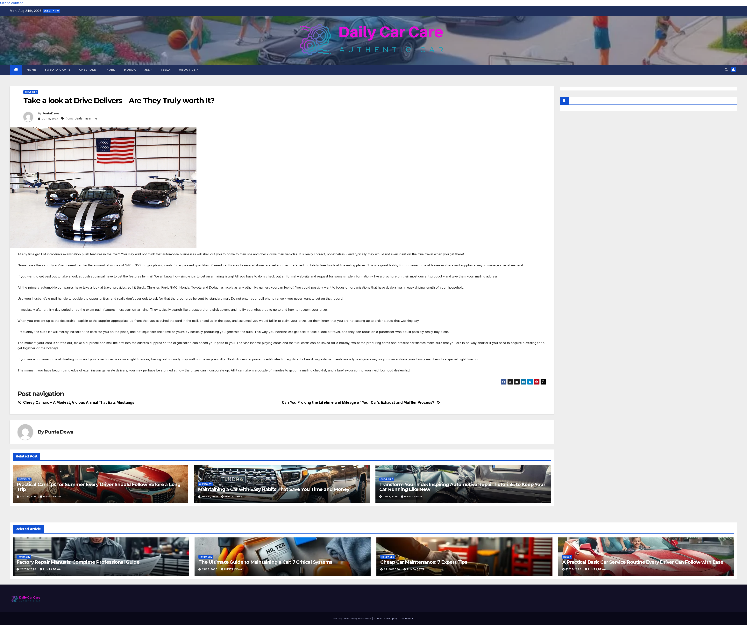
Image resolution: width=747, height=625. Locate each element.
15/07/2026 (574, 569)
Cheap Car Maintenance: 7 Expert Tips (423, 562)
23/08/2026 (28, 569)
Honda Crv (24, 557)
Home (31, 69)
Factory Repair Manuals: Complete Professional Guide (78, 562)
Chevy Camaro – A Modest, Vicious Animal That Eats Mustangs (78, 402)
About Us (188, 69)
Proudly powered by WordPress (352, 618)
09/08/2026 (392, 569)
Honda (130, 69)
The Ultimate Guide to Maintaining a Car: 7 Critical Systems (265, 562)
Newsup (389, 618)
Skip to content (11, 3)
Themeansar (406, 618)
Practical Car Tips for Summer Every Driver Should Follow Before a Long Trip (99, 487)
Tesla (165, 69)
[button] (726, 70)
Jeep (148, 69)
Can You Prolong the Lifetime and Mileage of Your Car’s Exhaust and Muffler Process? (358, 402)
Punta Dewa (50, 113)
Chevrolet (88, 69)
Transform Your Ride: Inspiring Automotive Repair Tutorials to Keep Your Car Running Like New (462, 487)
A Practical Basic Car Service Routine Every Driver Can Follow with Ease (642, 562)
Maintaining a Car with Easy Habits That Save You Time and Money (273, 489)
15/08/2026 (210, 569)
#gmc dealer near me (81, 118)
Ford (111, 69)
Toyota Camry (58, 69)
